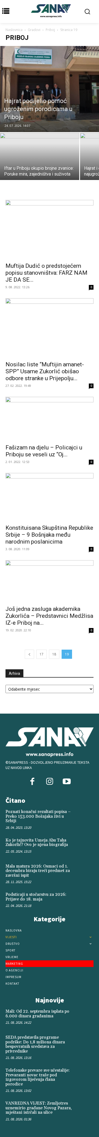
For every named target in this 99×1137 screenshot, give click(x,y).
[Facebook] (32, 782)
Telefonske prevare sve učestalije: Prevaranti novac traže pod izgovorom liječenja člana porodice (38, 1077)
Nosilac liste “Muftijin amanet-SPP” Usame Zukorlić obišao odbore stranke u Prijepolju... (45, 371)
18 (54, 654)
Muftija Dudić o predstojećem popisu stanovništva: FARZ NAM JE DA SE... (46, 273)
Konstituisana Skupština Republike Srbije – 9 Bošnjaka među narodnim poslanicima (49, 534)
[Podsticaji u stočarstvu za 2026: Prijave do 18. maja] (85, 900)
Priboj (50, 29)
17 (41, 654)
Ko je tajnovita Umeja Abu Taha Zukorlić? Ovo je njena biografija (37, 843)
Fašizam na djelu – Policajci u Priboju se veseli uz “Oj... (44, 451)
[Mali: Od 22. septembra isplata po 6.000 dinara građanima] (85, 1017)
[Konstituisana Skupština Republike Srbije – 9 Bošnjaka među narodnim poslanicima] (50, 497)
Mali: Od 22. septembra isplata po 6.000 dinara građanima (37, 1014)
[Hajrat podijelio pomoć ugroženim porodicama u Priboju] (49, 89)
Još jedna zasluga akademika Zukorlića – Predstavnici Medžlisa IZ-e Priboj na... (49, 616)
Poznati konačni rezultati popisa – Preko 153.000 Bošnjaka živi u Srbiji (38, 816)
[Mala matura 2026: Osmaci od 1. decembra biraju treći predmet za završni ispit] (85, 872)
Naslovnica (14, 29)
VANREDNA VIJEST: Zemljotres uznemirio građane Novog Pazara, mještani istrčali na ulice (39, 1108)
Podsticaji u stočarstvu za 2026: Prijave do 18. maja (36, 897)
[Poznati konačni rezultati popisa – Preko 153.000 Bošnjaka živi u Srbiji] (85, 817)
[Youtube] (66, 782)
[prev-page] (29, 654)
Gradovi (34, 29)
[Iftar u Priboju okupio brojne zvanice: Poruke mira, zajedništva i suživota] (39, 162)
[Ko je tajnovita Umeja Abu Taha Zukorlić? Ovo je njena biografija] (85, 846)
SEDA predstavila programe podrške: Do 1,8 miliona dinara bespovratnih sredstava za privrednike (35, 1044)
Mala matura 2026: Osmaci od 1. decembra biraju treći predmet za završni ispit (38, 871)
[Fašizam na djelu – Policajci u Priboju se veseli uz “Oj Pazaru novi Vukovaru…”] (50, 419)
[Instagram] (49, 782)
